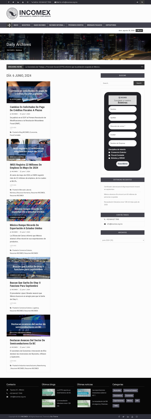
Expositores (111, 25)
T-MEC (116, 406)
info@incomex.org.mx (114, 224)
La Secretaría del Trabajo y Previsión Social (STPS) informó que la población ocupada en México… (63, 67)
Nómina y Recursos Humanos (20, 193)
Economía (33, 132)
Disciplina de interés (117, 149)
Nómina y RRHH (118, 158)
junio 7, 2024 (26, 114)
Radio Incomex (40, 25)
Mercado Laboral (17, 157)
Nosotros (26, 25)
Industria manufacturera (20, 332)
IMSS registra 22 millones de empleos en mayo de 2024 (26, 166)
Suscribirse (122, 164)
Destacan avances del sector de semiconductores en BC (27, 342)
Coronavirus (118, 395)
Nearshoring (41, 365)
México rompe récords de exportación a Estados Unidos (26, 227)
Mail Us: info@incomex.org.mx (66, 2)
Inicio (16, 25)
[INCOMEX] (73, 13)
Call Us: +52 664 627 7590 (42, 2)
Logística (35, 308)
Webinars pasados (94, 25)
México (129, 401)
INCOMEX (10, 50)
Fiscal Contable (15, 135)
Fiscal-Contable (117, 155)
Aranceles (117, 390)
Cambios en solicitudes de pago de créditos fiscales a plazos (27, 108)
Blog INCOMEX (15, 99)
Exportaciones (119, 401)
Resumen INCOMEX (38, 193)
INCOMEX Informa (56, 25)
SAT (137, 401)
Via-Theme (54, 416)
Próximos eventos (75, 25)
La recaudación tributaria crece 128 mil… (64, 403)
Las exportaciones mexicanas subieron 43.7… (99, 392)
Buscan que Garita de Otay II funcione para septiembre (25, 284)
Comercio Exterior (17, 217)
